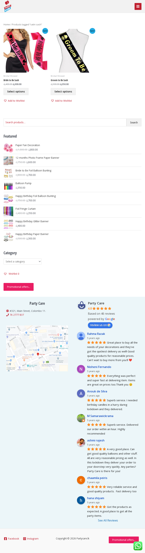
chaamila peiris (97, 478)
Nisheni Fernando (99, 367)
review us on (98, 325)
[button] (14, 101)
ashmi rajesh (96, 440)
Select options (16, 91)
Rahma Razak (96, 334)
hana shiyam (95, 498)
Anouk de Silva (97, 391)
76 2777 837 (17, 314)
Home (7, 24)
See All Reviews (108, 520)
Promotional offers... (18, 286)
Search (134, 122)
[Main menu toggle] (138, 6)
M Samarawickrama (100, 416)
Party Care (96, 303)
